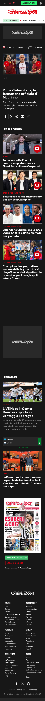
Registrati (30, 649)
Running (29, 617)
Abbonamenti (31, 633)
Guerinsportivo (10, 644)
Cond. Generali (10, 673)
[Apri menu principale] (4, 3)
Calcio (21, 47)
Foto (11, 47)
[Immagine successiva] (38, 64)
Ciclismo (29, 625)
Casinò (29, 677)
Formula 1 (29, 606)
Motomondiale (31, 609)
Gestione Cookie (11, 665)
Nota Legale (9, 663)
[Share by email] (22, 116)
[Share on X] (11, 116)
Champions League (12, 226)
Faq (6, 676)
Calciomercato (10, 625)
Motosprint (9, 641)
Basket (28, 612)
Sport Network (10, 646)
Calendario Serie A (33, 663)
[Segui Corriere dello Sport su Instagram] (28, 683)
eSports (29, 622)
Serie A (30, 47)
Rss (27, 644)
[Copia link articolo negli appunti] (28, 116)
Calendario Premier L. (33, 673)
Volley (28, 619)
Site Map (29, 646)
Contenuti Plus (11, 20)
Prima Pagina (31, 636)
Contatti (8, 657)
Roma (39, 47)
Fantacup (8, 649)
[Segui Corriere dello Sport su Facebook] (16, 683)
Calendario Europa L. (34, 670)
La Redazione (10, 660)
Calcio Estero (10, 622)
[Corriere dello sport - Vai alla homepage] (22, 12)
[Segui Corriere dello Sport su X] (22, 683)
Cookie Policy (10, 668)
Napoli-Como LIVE (31, 20)
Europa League (11, 617)
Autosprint (9, 636)
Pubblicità (30, 641)
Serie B (7, 612)
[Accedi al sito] (40, 3)
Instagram (21, 689)
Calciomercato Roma (13, 193)
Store (28, 638)
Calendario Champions (30, 666)
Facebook (11, 689)
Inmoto (7, 638)
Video (28, 657)
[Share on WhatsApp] (17, 116)
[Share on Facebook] (5, 116)
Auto (7, 633)
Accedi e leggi (25, 568)
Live (14, 3)
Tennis (28, 614)
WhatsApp (33, 689)
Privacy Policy (10, 670)
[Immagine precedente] (7, 64)
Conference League (12, 619)
